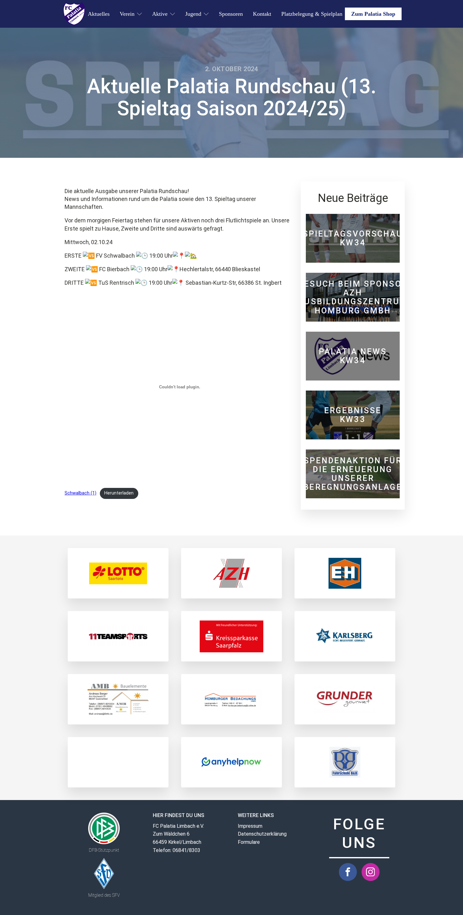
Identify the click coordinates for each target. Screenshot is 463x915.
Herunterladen (119, 493)
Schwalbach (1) (80, 493)
